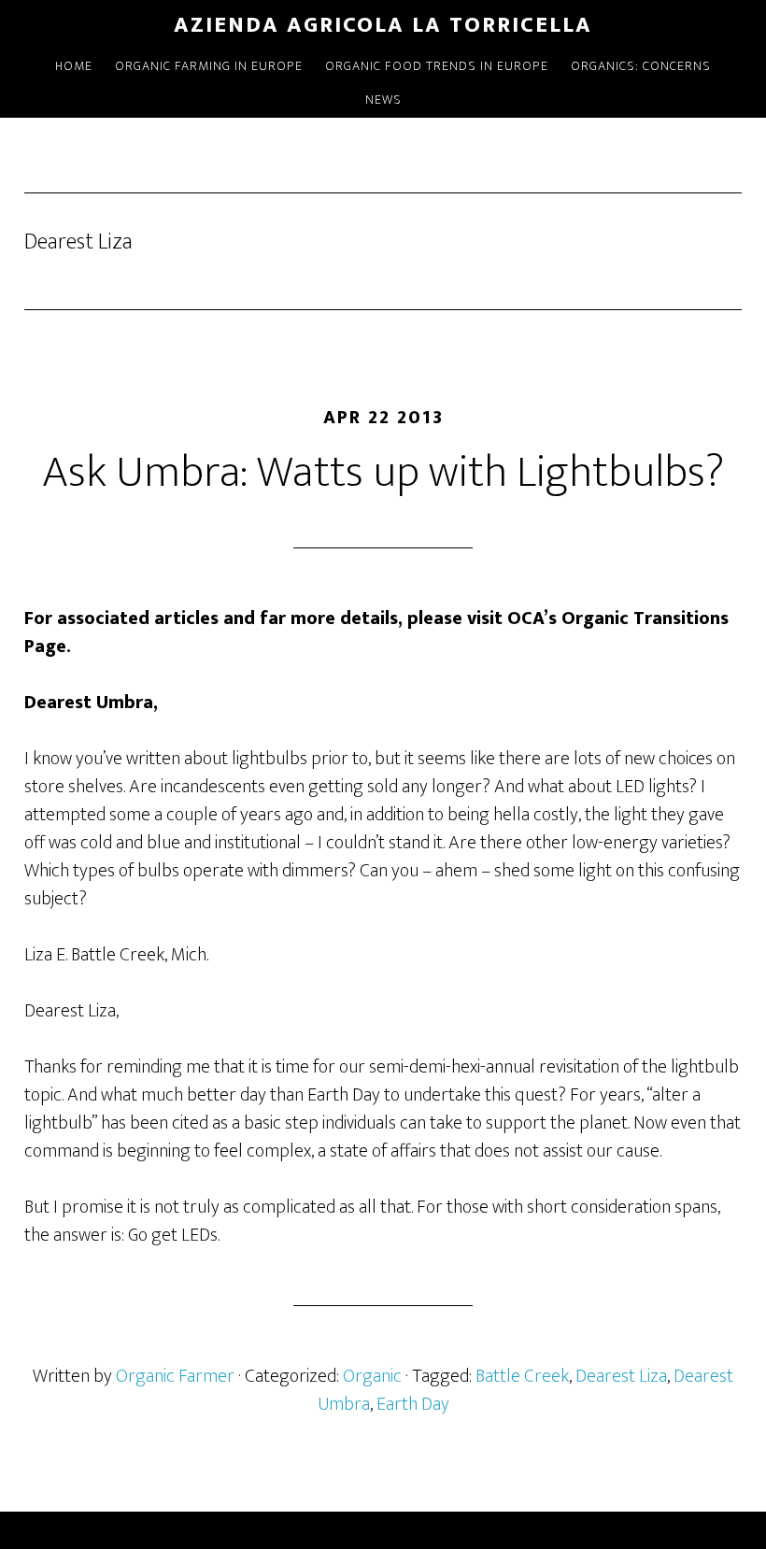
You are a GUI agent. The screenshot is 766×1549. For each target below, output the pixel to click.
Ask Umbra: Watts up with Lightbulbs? (383, 472)
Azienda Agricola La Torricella (383, 25)
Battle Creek (522, 1376)
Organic (372, 1376)
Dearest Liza (621, 1376)
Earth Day (412, 1404)
